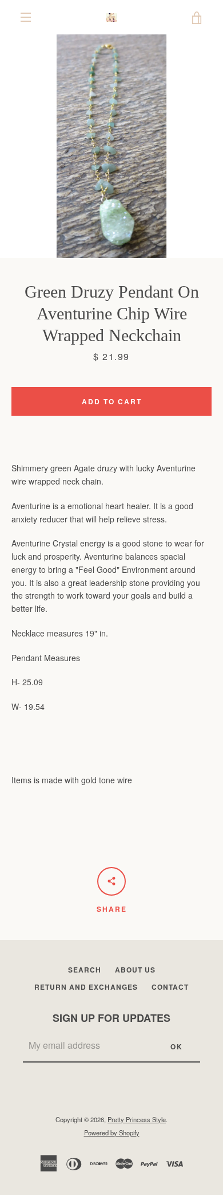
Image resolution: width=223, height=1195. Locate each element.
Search (84, 969)
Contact (170, 987)
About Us (135, 969)
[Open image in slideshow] (111, 146)
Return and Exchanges (86, 987)
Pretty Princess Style (136, 1119)
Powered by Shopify (112, 1132)
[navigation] (25, 17)
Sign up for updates (111, 1017)
